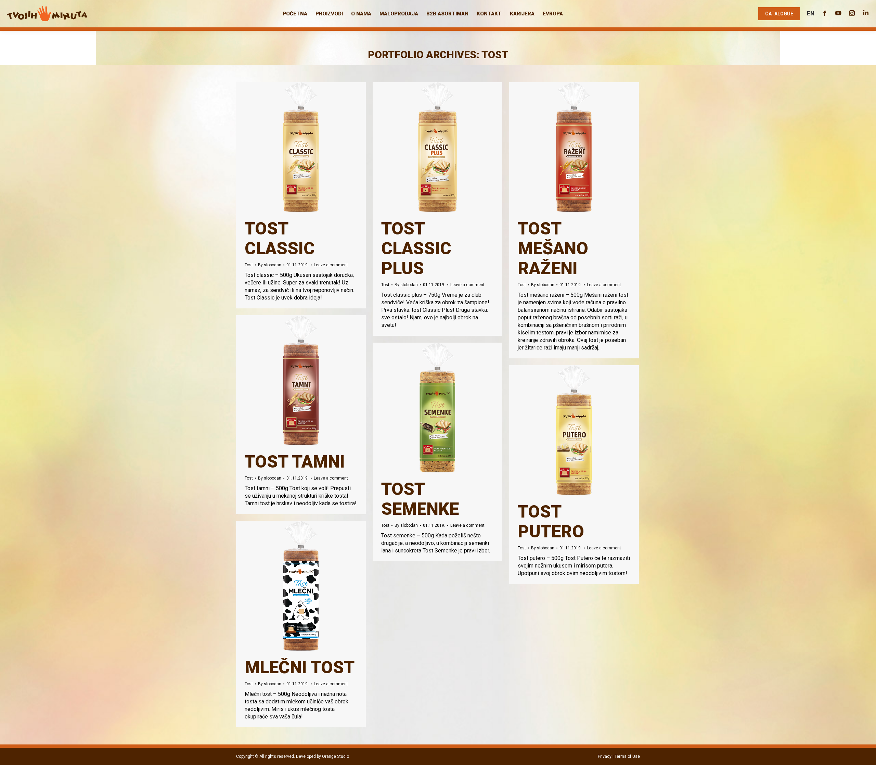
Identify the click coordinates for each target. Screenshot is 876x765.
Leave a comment (331, 265)
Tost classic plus (416, 248)
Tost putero (551, 521)
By (269, 265)
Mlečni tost (300, 667)
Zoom (291, 147)
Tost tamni (295, 462)
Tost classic (280, 238)
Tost (249, 265)
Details (310, 147)
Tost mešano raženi (553, 248)
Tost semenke (420, 499)
